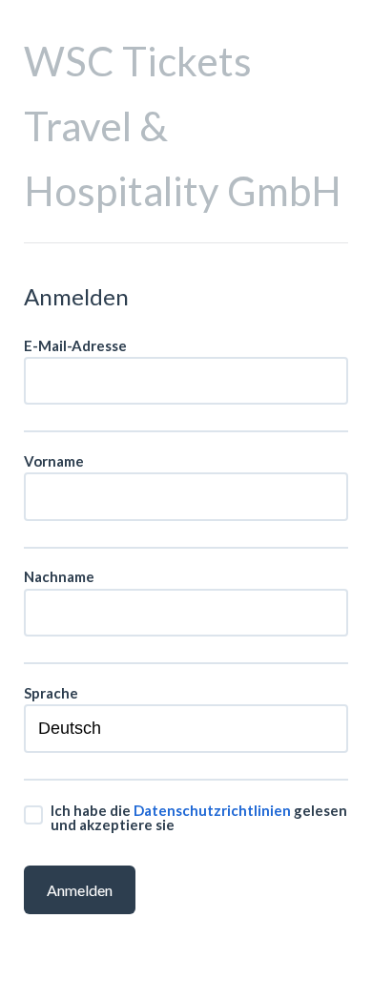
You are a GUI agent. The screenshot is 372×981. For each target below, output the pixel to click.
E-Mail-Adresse (75, 346)
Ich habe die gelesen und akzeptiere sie (199, 817)
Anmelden (80, 890)
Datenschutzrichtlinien (212, 810)
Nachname (59, 577)
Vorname (54, 461)
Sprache (51, 693)
